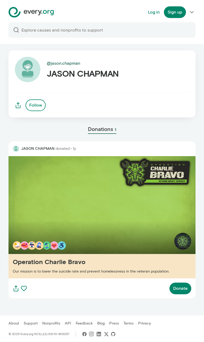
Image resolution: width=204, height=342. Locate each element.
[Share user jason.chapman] (18, 105)
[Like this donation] (24, 288)
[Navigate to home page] (31, 12)
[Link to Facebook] (84, 334)
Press (114, 323)
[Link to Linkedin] (98, 334)
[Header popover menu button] (192, 12)
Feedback (84, 323)
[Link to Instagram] (91, 334)
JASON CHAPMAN (37, 148)
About (13, 323)
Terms (129, 323)
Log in (154, 12)
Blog (101, 323)
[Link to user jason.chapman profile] (16, 149)
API (68, 323)
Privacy (144, 323)
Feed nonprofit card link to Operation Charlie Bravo (59, 217)
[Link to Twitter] (106, 334)
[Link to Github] (113, 334)
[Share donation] (16, 288)
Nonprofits (51, 323)
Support (31, 323)
